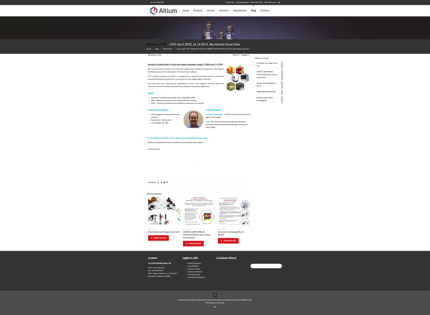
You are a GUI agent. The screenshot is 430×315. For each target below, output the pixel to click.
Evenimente (167, 49)
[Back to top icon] (215, 295)
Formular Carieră (194, 275)
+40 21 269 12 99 (157, 271)
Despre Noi (230, 2)
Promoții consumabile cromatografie (265, 99)
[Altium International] (163, 10)
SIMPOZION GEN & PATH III (266, 92)
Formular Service (194, 269)
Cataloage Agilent (242, 2)
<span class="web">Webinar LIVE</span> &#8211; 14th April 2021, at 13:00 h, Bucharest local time (212, 49)
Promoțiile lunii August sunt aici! (164, 232)
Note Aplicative (270, 2)
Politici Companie (194, 263)
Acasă (149, 49)
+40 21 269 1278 (158, 2)
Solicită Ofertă (193, 266)
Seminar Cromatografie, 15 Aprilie (266, 84)
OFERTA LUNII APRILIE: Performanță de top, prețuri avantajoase (197, 235)
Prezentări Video (257, 2)
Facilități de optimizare (196, 277)
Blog (157, 49)
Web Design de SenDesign (215, 303)
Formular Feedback (195, 272)
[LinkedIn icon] (215, 307)
